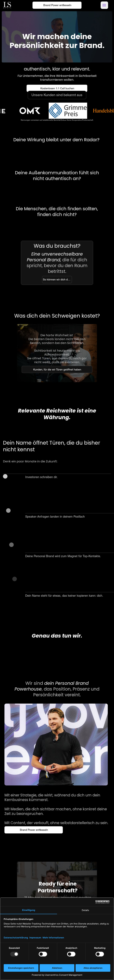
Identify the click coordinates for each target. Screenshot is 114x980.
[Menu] (104, 5)
